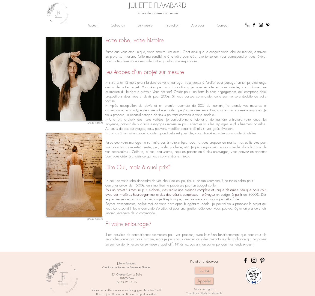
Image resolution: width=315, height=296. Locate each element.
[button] (117, 25)
